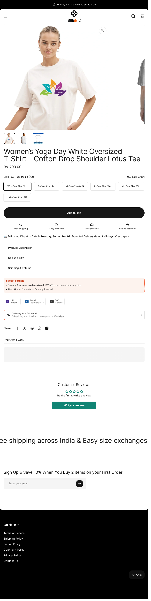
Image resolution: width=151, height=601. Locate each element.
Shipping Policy (13, 538)
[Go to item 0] (9, 138)
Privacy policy (56, 593)
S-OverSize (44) (46, 186)
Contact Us (11, 561)
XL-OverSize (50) (131, 186)
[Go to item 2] (23, 138)
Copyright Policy (14, 549)
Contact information (103, 593)
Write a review (74, 405)
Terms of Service (14, 533)
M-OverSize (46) (75, 186)
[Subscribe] (79, 483)
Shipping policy (86, 593)
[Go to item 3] (38, 138)
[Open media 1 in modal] (102, 30)
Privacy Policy (12, 555)
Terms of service (71, 593)
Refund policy (42, 593)
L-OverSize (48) (103, 186)
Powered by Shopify (85, 587)
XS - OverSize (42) (17, 186)
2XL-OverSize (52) (17, 197)
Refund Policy (12, 544)
